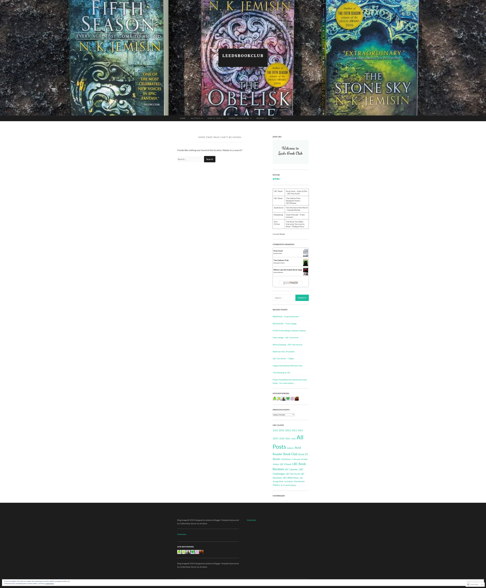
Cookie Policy (49, 583)
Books (276, 459)
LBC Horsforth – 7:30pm (283, 358)
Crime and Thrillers (299, 459)
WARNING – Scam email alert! (286, 316)
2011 (281, 430)
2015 (275, 438)
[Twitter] (274, 179)
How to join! (214, 118)
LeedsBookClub (243, 55)
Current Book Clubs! (238, 118)
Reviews (260, 118)
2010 (275, 430)
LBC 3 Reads (285, 464)
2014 (300, 430)
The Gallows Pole (281, 260)
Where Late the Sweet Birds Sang (287, 269)
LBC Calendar (291, 469)
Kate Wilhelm (279, 272)
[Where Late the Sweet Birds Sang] (305, 274)
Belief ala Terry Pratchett (284, 351)
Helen (276, 464)
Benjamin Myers (280, 263)
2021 (287, 438)
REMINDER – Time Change (285, 323)
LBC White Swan (291, 477)
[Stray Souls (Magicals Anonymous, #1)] (305, 256)
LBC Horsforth (293, 473)
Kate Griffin (278, 253)
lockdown (288, 481)
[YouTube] (278, 179)
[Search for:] (190, 159)
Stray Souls (278, 250)
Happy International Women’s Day (287, 365)
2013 (294, 430)
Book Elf (303, 454)
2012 (288, 430)
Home (182, 118)
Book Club (290, 454)
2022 (293, 438)
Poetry (276, 485)
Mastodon (181, 534)
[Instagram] (276, 179)
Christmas (286, 459)
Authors (290, 448)
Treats (275, 118)
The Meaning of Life (281, 372)
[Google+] (280, 179)
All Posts (195, 118)
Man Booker (299, 481)
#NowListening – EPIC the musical (287, 344)
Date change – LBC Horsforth (285, 337)
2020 (281, 438)
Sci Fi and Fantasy (288, 485)
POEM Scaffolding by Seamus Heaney (289, 330)
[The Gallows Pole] (305, 265)
